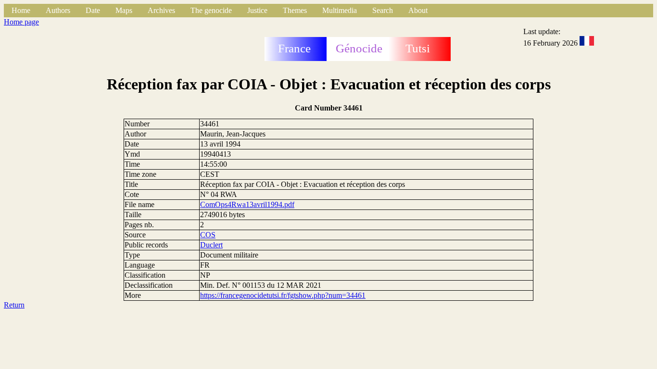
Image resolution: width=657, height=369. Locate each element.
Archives (161, 10)
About (418, 10)
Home (21, 10)
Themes (295, 10)
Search (382, 10)
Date (93, 10)
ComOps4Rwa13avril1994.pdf (247, 204)
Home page (21, 22)
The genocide (211, 10)
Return (14, 305)
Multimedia (339, 10)
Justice (257, 10)
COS (207, 235)
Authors (58, 10)
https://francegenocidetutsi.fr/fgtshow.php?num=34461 (283, 295)
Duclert (211, 245)
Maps (123, 10)
